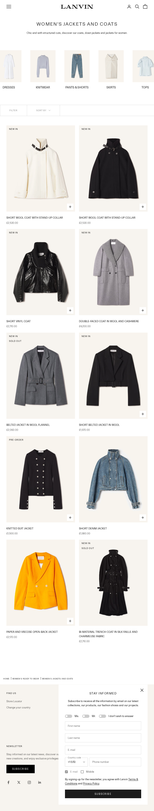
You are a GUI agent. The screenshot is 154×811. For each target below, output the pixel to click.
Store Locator (14, 701)
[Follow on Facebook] (8, 782)
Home (6, 679)
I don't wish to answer (121, 716)
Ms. (77, 716)
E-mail (74, 771)
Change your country (18, 707)
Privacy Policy (91, 783)
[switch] (68, 716)
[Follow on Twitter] (19, 782)
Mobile (90, 771)
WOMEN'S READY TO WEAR (25, 679)
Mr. (94, 716)
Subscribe (103, 793)
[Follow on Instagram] (29, 782)
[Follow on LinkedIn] (40, 782)
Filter (13, 110)
